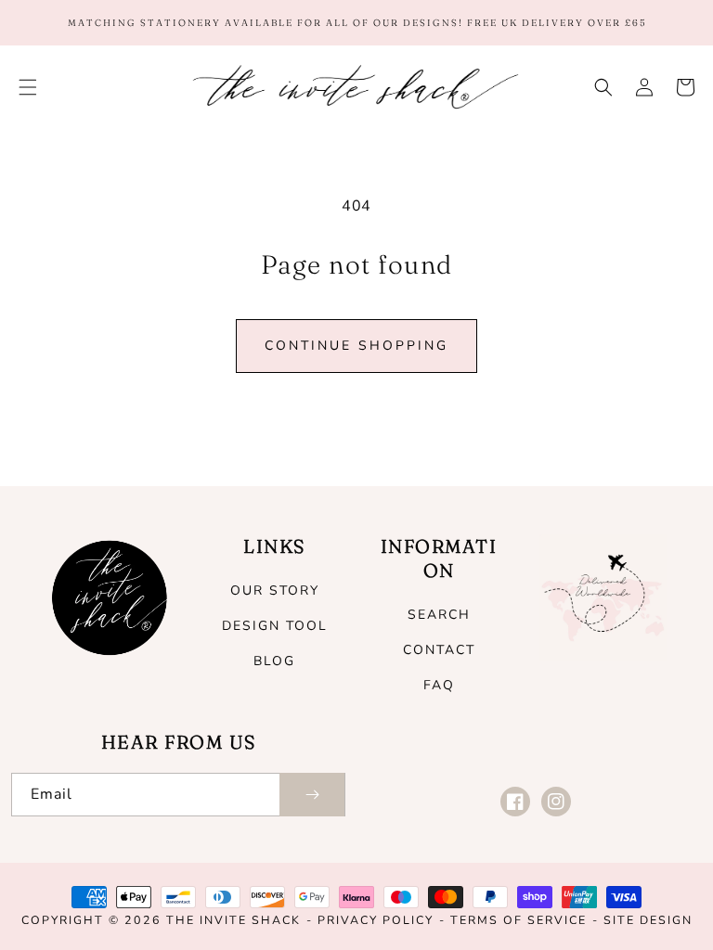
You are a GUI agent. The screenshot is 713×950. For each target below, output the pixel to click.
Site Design (648, 920)
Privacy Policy (376, 920)
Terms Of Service (518, 920)
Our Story (274, 590)
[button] (27, 87)
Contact (439, 650)
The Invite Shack (233, 920)
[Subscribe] (311, 794)
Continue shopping (356, 345)
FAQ (439, 685)
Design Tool (275, 626)
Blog (274, 661)
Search (439, 614)
